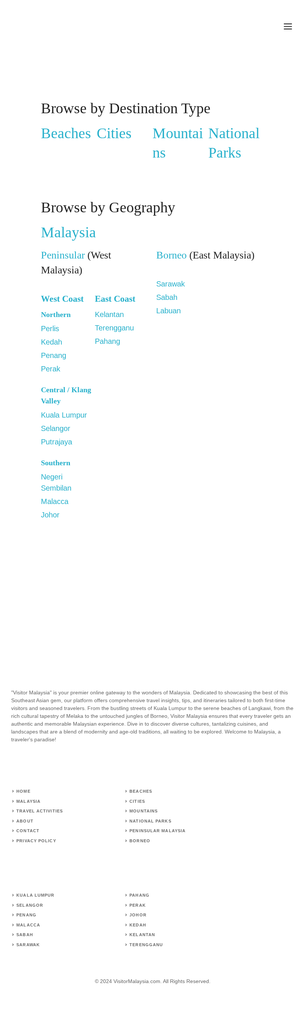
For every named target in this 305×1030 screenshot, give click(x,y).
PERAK (137, 905)
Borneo (172, 255)
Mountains (143, 811)
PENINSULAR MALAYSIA (157, 830)
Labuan (168, 311)
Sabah (166, 297)
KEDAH (137, 925)
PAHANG (139, 895)
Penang (53, 355)
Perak (50, 369)
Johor (50, 515)
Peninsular (63, 255)
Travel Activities (39, 811)
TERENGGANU (146, 944)
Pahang (107, 341)
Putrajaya (56, 442)
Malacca (54, 501)
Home (23, 791)
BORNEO (139, 841)
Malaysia (68, 232)
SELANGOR (29, 905)
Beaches (66, 133)
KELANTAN (142, 934)
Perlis (50, 328)
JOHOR (138, 915)
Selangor (55, 428)
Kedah (51, 342)
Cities (114, 133)
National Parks (150, 821)
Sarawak (170, 284)
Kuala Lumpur (64, 415)
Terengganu (114, 328)
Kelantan (109, 314)
